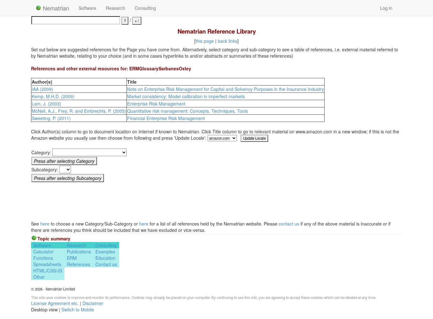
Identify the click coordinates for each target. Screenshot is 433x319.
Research (115, 8)
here (44, 223)
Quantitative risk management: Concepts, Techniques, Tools (187, 111)
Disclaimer (92, 303)
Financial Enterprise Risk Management (166, 118)
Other (39, 277)
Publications (79, 251)
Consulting (145, 8)
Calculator (43, 251)
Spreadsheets (47, 264)
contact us (289, 223)
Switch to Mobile (77, 309)
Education (105, 258)
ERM (72, 258)
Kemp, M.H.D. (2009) (53, 96)
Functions (43, 258)
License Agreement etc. (55, 303)
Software (87, 8)
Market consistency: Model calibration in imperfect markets (186, 96)
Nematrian (55, 8)
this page (205, 41)
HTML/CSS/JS (47, 270)
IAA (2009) (42, 89)
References (78, 264)
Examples (105, 251)
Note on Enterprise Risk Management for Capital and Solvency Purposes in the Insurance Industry (225, 89)
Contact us (106, 264)
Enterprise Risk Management (156, 103)
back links (227, 41)
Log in (386, 8)
